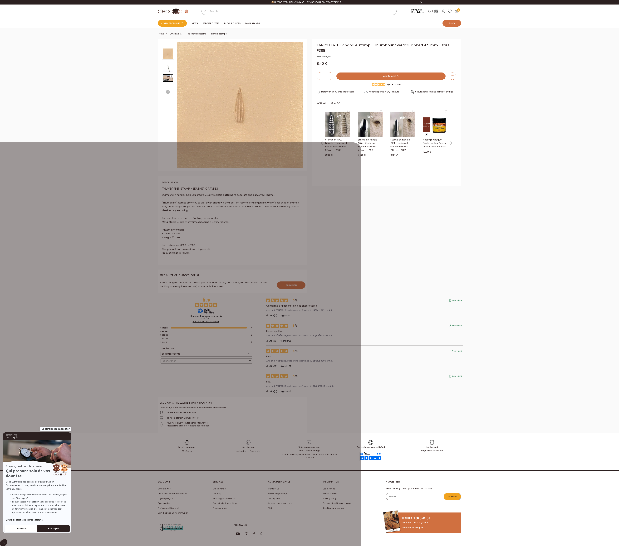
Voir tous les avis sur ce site (206, 321)
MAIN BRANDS (252, 23)
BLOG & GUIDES (232, 23)
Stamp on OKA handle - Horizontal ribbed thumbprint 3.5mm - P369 (336, 145)
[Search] (206, 11)
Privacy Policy (329, 498)
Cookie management (333, 508)
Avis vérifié (457, 300)
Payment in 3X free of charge (337, 503)
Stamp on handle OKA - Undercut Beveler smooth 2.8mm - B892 (400, 145)
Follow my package (277, 493)
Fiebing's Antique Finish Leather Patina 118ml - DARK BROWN (434, 143)
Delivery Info (274, 498)
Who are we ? (164, 488)
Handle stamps (219, 33)
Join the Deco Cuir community (173, 513)
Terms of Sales (330, 493)
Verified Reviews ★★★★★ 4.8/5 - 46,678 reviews (306, 2)
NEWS (195, 23)
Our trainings (219, 488)
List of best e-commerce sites (172, 493)
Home (161, 33)
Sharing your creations (224, 498)
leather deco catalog (416, 518)
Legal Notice (329, 488)
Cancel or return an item (280, 503)
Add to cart (390, 76)
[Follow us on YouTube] (238, 533)
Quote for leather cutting (225, 503)
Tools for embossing (196, 33)
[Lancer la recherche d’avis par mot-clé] (250, 361)
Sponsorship (164, 503)
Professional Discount (168, 508)
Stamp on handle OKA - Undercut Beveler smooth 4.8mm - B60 (367, 145)
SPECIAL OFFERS (211, 23)
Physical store (219, 508)
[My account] (443, 11)
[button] (429, 12)
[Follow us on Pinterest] (261, 533)
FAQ (270, 508)
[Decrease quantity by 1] (318, 76)
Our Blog (217, 493)
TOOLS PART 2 (175, 33)
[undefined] (221, 316)
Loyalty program (166, 498)
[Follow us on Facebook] (254, 533)
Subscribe (452, 496)
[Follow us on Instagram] (246, 533)
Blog (452, 23)
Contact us (273, 488)
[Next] (168, 92)
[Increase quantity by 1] (331, 76)
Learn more (291, 285)
